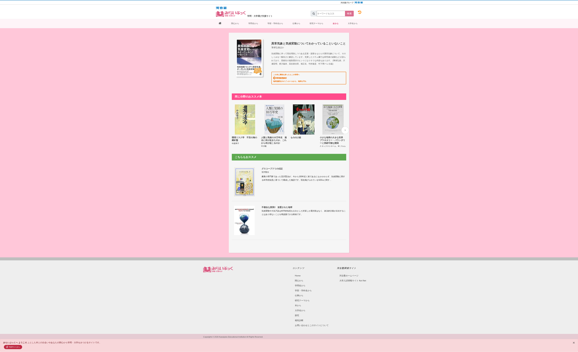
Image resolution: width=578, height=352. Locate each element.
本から (336, 23)
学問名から (253, 23)
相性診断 (299, 320)
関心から (235, 23)
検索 (349, 13)
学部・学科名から (275, 23)
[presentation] (345, 130)
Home (298, 275)
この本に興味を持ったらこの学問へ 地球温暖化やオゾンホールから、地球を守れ (289, 78)
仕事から (296, 23)
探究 (297, 315)
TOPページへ (14, 347)
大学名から (353, 23)
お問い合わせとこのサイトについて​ (312, 325)
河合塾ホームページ (348, 275)
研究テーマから (316, 23)
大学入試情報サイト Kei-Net (352, 280)
